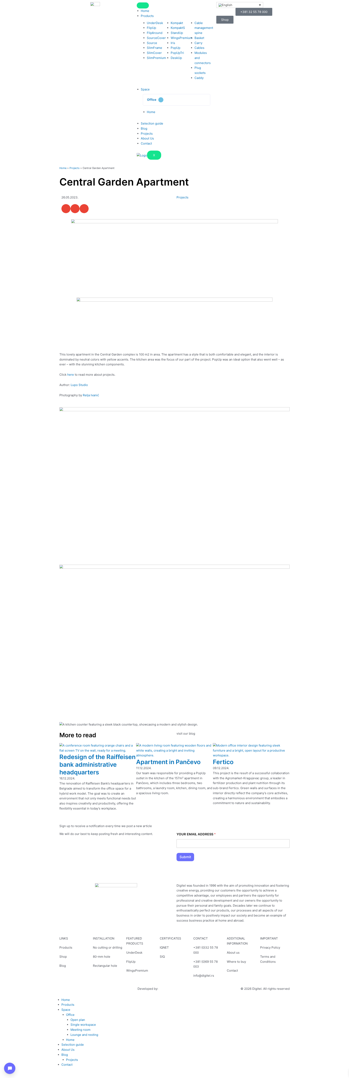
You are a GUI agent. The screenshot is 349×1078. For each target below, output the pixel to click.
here (70, 374)
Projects (147, 133)
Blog (144, 128)
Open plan (77, 1020)
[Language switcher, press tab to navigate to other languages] (239, 5)
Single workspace (83, 1025)
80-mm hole (101, 956)
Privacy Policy (270, 947)
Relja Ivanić (91, 395)
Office (151, 100)
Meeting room (80, 1030)
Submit (185, 857)
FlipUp (131, 962)
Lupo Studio (79, 385)
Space (145, 89)
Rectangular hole (105, 966)
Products (147, 16)
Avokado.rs (167, 989)
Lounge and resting (84, 1035)
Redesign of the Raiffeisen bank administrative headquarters (97, 764)
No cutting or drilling (107, 947)
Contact (146, 143)
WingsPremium (137, 970)
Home (145, 11)
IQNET (164, 947)
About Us (147, 138)
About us (233, 952)
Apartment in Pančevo (168, 762)
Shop (63, 956)
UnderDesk (134, 952)
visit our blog (186, 733)
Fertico (223, 762)
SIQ (162, 956)
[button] (176, 99)
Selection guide (152, 123)
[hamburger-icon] (143, 5)
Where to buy (236, 962)
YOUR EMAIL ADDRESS (196, 834)
